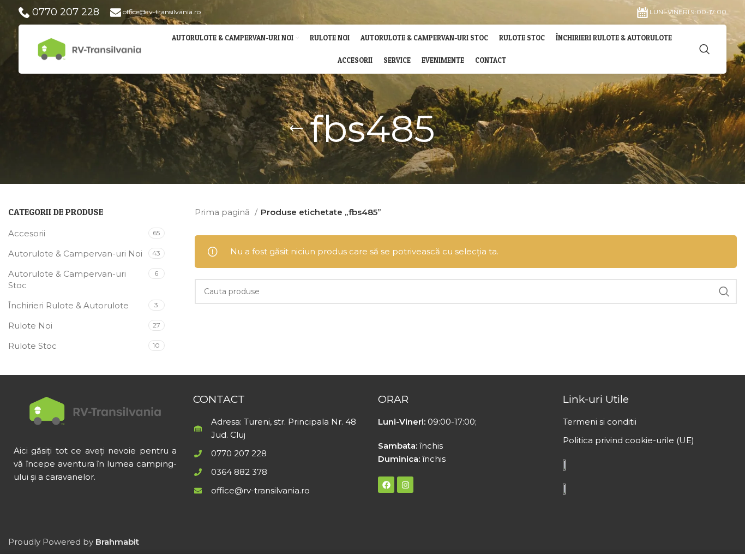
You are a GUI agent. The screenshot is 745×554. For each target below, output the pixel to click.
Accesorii (26, 233)
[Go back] (296, 129)
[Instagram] (405, 484)
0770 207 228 (64, 12)
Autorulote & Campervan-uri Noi (75, 253)
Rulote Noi (30, 325)
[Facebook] (386, 484)
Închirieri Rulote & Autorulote (68, 305)
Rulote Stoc (32, 346)
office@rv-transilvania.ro (161, 12)
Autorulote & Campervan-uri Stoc (67, 279)
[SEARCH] (724, 291)
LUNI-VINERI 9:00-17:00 (687, 12)
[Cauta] (705, 49)
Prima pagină (223, 212)
